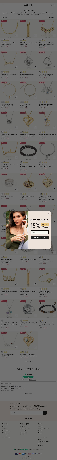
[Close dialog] (49, 213)
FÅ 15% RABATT (39, 237)
